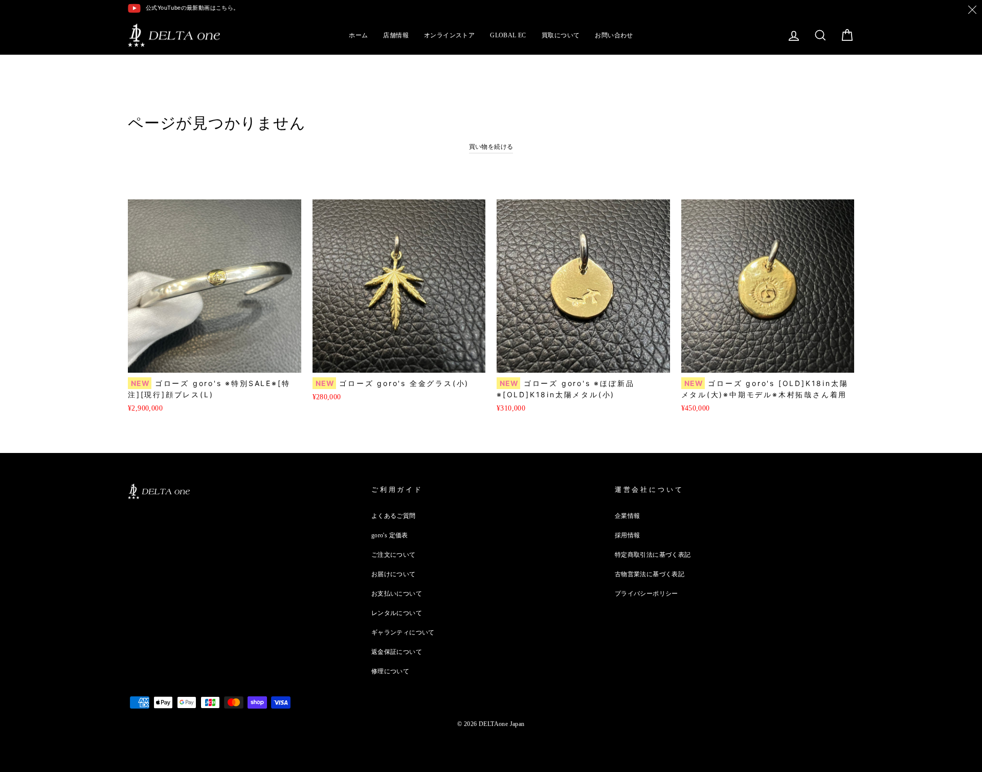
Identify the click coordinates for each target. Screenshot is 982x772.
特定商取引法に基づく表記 (653, 554)
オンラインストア (449, 35)
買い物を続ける (491, 146)
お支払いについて (396, 593)
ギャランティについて (403, 632)
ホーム (358, 35)
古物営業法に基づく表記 (649, 574)
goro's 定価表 (389, 535)
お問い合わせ (614, 35)
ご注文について (393, 554)
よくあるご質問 (393, 515)
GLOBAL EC (508, 35)
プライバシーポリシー (646, 593)
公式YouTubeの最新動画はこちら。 (192, 8)
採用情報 (627, 535)
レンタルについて (396, 613)
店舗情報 (396, 35)
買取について (560, 35)
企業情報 (627, 515)
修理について (390, 671)
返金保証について (396, 651)
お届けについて (393, 574)
